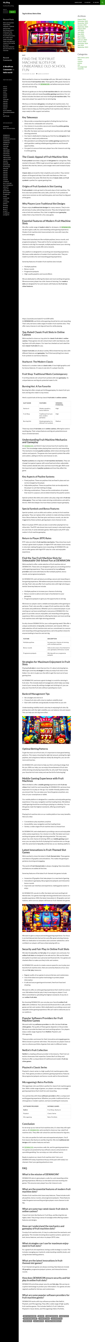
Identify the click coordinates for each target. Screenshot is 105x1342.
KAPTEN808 (6, 165)
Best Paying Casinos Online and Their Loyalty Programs (8, 32)
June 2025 (81, 32)
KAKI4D (5, 101)
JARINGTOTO (7, 157)
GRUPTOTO (6, 153)
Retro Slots (27, 1321)
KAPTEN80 (6, 116)
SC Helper (87, 2)
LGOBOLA (6, 181)
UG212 (5, 108)
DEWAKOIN (45, 84)
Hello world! (8, 72)
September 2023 (83, 47)
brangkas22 (6, 213)
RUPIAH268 (6, 166)
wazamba (81, 69)
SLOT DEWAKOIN (8, 185)
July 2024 (81, 45)
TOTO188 (5, 99)
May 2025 (81, 34)
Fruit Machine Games (30, 1318)
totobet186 (6, 198)
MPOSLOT (6, 144)
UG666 (5, 96)
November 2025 (83, 23)
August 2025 (82, 28)
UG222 (5, 88)
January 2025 (82, 41)
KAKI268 (5, 168)
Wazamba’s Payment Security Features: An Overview (8, 48)
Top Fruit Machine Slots (53, 1321)
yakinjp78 (5, 187)
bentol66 (5, 205)
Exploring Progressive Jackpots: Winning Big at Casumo (9, 43)
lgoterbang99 (6, 192)
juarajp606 (6, 202)
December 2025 (83, 21)
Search (5, 9)
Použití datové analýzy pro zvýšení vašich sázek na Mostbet (9, 37)
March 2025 (81, 38)
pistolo (80, 63)
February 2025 (82, 40)
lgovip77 (5, 209)
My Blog (6, 2)
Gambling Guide (44, 1318)
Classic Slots (64, 1316)
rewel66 (5, 200)
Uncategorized (82, 67)
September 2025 (83, 27)
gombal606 (6, 190)
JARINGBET (6, 150)
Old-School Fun (57, 1318)
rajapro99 (6, 189)
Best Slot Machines (30, 1316)
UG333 (5, 90)
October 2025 (82, 25)
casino (80, 59)
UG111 (5, 86)
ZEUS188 (5, 163)
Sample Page (78, 2)
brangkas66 (6, 194)
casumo (80, 61)
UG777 (5, 97)
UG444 (5, 94)
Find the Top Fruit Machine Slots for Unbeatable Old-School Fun (44, 64)
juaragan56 (6, 214)
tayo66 (5, 196)
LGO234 (5, 179)
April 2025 (81, 36)
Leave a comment (43, 74)
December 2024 (83, 43)
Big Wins (41, 1316)
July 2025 (81, 30)
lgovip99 (5, 207)
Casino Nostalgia (51, 1316)
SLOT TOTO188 (7, 183)
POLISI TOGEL (11, 128)
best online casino (83, 57)
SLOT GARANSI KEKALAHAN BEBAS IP (8, 112)
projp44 (5, 211)
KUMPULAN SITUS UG (9, 139)
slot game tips (38, 1321)
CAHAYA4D (6, 141)
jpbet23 (5, 203)
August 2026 (82, 19)
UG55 (4, 92)
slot (23, 55)
